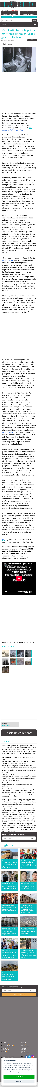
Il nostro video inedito (19, 994)
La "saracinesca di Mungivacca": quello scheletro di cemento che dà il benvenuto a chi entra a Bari (27, 909)
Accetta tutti (19, 1077)
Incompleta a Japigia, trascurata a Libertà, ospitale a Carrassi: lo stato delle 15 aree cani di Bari (28, 954)
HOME (4, 1042)
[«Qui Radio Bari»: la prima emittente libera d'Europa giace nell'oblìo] (19, 59)
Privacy (23, 1051)
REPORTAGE (6, 1049)
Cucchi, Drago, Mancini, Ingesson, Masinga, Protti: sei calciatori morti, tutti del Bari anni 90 (28, 864)
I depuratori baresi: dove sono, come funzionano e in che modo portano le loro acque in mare (9, 976)
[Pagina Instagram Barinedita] (32, 1056)
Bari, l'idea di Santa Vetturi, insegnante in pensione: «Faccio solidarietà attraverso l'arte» (9, 909)
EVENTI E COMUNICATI (8, 1047)
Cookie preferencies (26, 1052)
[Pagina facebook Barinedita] (26, 1056)
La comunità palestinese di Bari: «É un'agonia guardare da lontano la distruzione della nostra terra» (9, 954)
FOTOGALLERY (25, 1047)
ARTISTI (4, 1048)
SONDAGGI (24, 1048)
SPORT (23, 1044)
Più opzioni (19, 1081)
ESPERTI (23, 1045)
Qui (3, 539)
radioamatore (7, 260)
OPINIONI (23, 1042)
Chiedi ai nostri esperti (8, 1056)
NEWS (4, 1051)
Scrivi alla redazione (8, 1057)
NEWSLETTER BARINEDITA (13, 834)
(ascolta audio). (8, 432)
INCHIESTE (5, 1044)
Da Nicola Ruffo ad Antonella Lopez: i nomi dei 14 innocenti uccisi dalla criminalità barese (9, 885)
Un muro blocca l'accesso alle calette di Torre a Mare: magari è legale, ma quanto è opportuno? (9, 864)
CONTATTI (23, 1049)
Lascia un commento (19, 733)
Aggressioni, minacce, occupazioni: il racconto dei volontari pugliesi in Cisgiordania (28, 930)
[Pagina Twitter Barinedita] (29, 1056)
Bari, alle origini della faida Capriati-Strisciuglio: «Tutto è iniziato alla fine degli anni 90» (27, 886)
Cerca (34, 20)
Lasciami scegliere (16, 1072)
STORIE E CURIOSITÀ (8, 1045)
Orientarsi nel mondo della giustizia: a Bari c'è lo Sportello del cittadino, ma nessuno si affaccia (9, 931)
